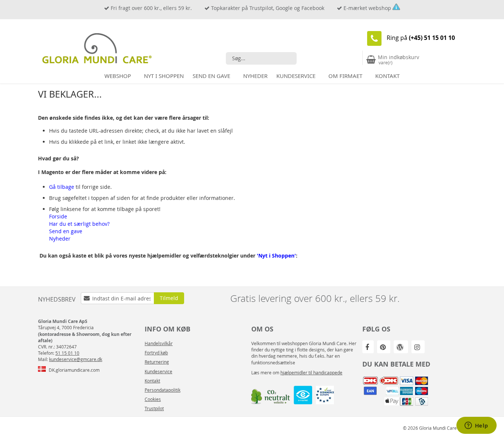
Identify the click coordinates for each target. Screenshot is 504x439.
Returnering (157, 362)
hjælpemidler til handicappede (311, 372)
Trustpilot (154, 408)
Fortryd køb (156, 352)
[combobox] (261, 58)
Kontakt (152, 381)
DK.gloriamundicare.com (74, 370)
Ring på (421, 38)
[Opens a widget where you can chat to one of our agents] (476, 426)
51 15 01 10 (67, 353)
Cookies (153, 399)
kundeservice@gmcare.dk (75, 359)
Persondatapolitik (162, 390)
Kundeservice (158, 371)
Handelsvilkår (159, 343)
